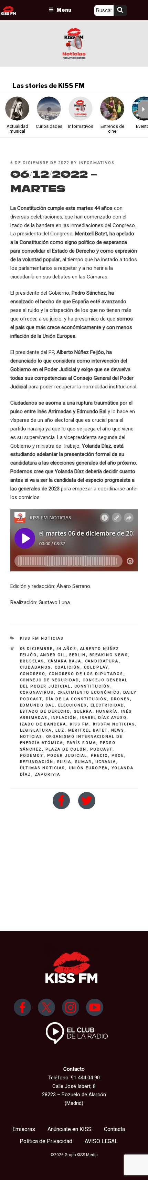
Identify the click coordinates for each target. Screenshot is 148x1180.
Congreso (32, 674)
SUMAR (83, 762)
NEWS (118, 730)
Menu (63, 10)
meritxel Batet (88, 730)
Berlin (77, 655)
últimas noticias (42, 768)
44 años (66, 649)
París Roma (81, 743)
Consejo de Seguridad (49, 680)
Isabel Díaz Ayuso (103, 717)
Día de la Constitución (76, 699)
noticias (31, 736)
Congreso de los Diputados (86, 674)
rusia (64, 762)
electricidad (107, 705)
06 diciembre (36, 649)
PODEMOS (32, 755)
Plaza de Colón (66, 749)
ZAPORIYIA (48, 774)
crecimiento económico (88, 692)
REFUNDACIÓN (37, 762)
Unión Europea (88, 768)
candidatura (102, 661)
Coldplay (96, 667)
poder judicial (67, 755)
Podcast (101, 749)
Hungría (107, 711)
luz (60, 730)
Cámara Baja (65, 661)
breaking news (108, 655)
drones (120, 699)
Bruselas (32, 661)
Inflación (64, 717)
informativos (97, 163)
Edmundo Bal (37, 705)
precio (99, 755)
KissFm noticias (114, 724)
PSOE (118, 755)
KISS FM (79, 724)
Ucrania (105, 762)
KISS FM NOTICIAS (42, 638)
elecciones (72, 705)
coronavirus (37, 692)
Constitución (92, 686)
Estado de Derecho (45, 711)
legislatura (36, 730)
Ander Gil (53, 655)
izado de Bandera (43, 724)
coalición (68, 667)
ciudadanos (35, 667)
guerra (83, 711)
